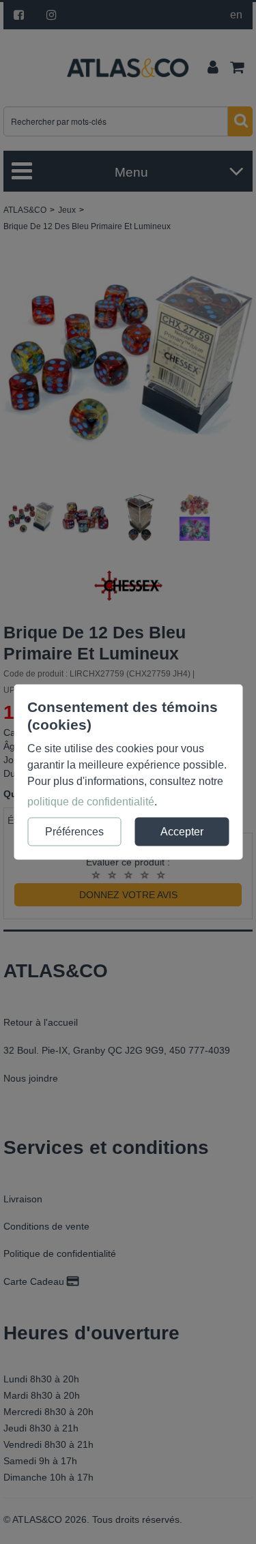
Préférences (74, 831)
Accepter (181, 831)
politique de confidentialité (90, 801)
